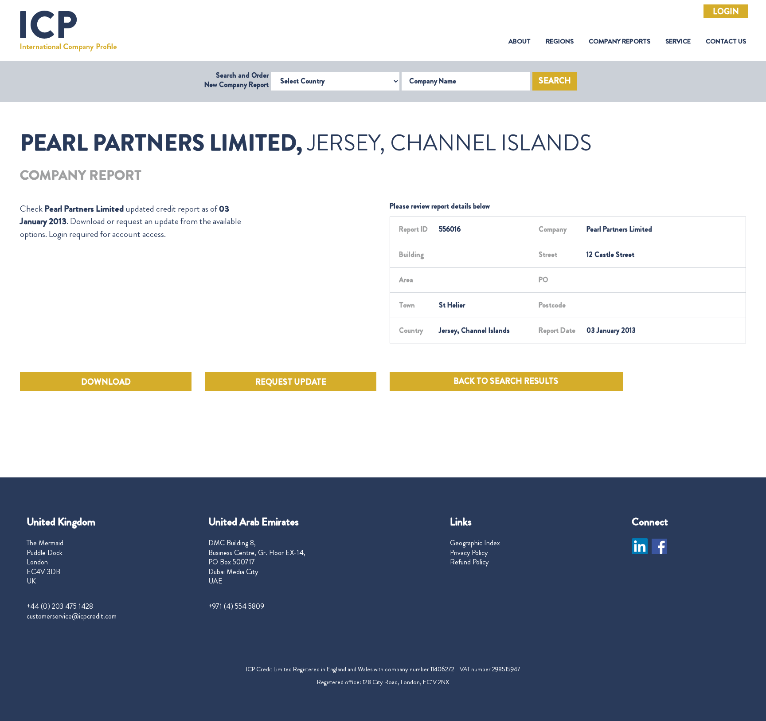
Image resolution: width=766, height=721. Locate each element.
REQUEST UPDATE (290, 382)
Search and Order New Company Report (236, 80)
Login (726, 11)
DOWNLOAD (106, 382)
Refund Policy (469, 562)
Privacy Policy (469, 553)
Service (678, 41)
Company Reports (619, 41)
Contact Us (726, 41)
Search (555, 81)
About (519, 41)
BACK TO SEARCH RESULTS (506, 381)
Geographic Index (475, 543)
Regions (560, 41)
